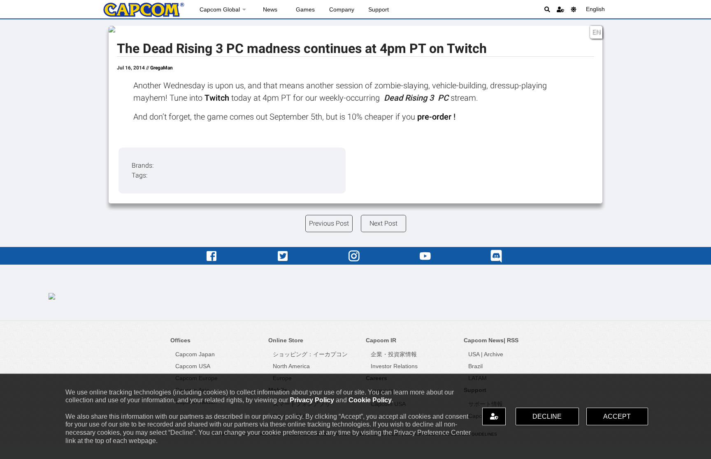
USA (473, 354)
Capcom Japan (195, 354)
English (595, 9)
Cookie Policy (370, 400)
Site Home (143, 9)
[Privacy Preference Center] (494, 416)
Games (305, 9)
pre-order (435, 117)
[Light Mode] (573, 9)
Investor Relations (394, 366)
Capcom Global (220, 9)
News (270, 9)
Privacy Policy (312, 400)
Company (341, 9)
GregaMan (161, 68)
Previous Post (329, 223)
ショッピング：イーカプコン (310, 354)
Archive (493, 354)
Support (378, 9)
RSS (512, 340)
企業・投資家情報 (394, 354)
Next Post (383, 223)
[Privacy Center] (560, 9)
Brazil (475, 366)
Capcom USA (192, 366)
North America (291, 366)
